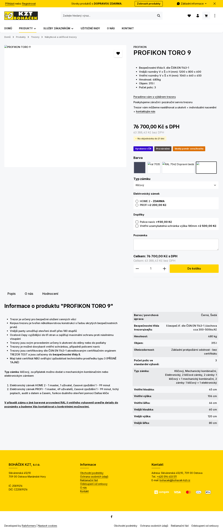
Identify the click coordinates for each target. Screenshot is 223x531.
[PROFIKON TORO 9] (65, 106)
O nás (83, 487)
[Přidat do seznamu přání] (118, 53)
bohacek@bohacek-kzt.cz (175, 480)
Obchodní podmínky (91, 472)
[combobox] (108, 16)
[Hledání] (159, 16)
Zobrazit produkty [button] (148, 3)
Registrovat (29, 3)
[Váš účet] (198, 16)
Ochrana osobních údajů (94, 476)
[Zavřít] (214, 3)
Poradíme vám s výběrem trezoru (154, 96)
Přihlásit (9, 3)
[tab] (11, 294)
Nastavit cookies (47, 525)
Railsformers (29, 525)
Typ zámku (141, 179)
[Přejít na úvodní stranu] (21, 15)
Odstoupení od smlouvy (93, 483)
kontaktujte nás (145, 111)
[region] (65, 106)
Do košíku (194, 268)
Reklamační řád (89, 480)
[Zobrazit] (215, 16)
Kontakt (84, 491)
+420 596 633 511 (167, 476)
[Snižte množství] (137, 268)
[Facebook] (111, 517)
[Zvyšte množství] (164, 268)
